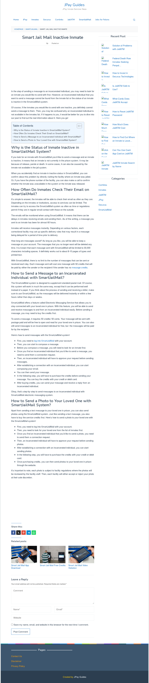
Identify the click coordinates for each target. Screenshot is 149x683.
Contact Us (16, 656)
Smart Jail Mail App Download (20, 566)
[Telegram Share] (28, 532)
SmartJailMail (105, 209)
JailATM (102, 194)
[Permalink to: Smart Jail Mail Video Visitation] (81, 554)
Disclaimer (16, 661)
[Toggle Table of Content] (78, 125)
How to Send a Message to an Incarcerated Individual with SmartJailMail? (47, 136)
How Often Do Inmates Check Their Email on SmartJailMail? (41, 133)
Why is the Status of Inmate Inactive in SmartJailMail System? (42, 130)
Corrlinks (103, 184)
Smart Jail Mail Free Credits (52, 565)
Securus (103, 204)
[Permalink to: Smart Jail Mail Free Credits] (53, 554)
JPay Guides (74, 4)
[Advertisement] (52, 69)
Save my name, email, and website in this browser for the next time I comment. (51, 624)
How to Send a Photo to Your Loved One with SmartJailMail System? (45, 139)
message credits (80, 267)
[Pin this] (23, 532)
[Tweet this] (18, 532)
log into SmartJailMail (44, 340)
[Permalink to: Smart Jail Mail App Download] (24, 554)
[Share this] (13, 532)
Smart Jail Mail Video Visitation (78, 566)
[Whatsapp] (34, 532)
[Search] (134, 19)
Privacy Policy (18, 666)
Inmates (102, 189)
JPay (101, 199)
